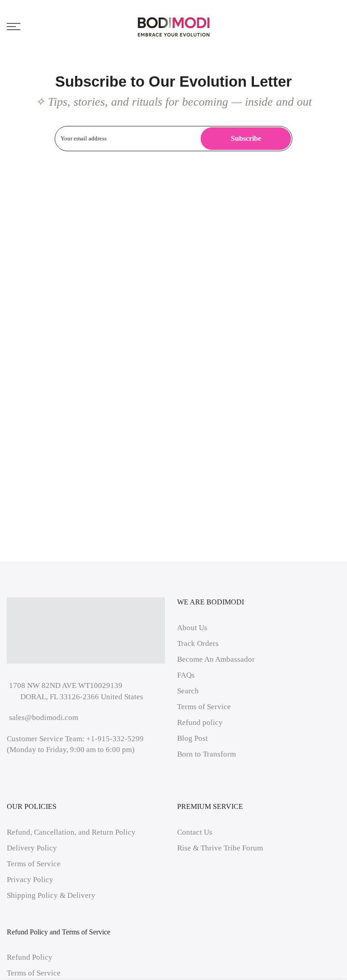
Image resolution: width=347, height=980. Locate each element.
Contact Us (194, 832)
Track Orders (198, 643)
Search (188, 691)
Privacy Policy (30, 879)
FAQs (186, 675)
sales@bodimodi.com (43, 717)
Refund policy (200, 722)
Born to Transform (206, 754)
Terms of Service (204, 706)
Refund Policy (29, 957)
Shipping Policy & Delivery (51, 895)
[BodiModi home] (174, 26)
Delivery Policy (32, 848)
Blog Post (192, 738)
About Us (192, 627)
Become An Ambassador (216, 659)
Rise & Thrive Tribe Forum (220, 848)
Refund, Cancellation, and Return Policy (71, 832)
